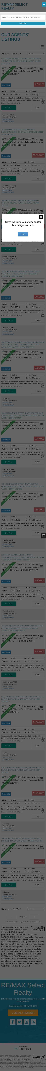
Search (23, 23)
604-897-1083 (8, 190)
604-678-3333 (8, 119)
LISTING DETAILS (8, 107)
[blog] (33, 1022)
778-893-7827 (8, 474)
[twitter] (19, 1022)
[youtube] (26, 1022)
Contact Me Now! (23, 1012)
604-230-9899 (8, 757)
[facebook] (12, 1022)
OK (23, 234)
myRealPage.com (23, 1049)
